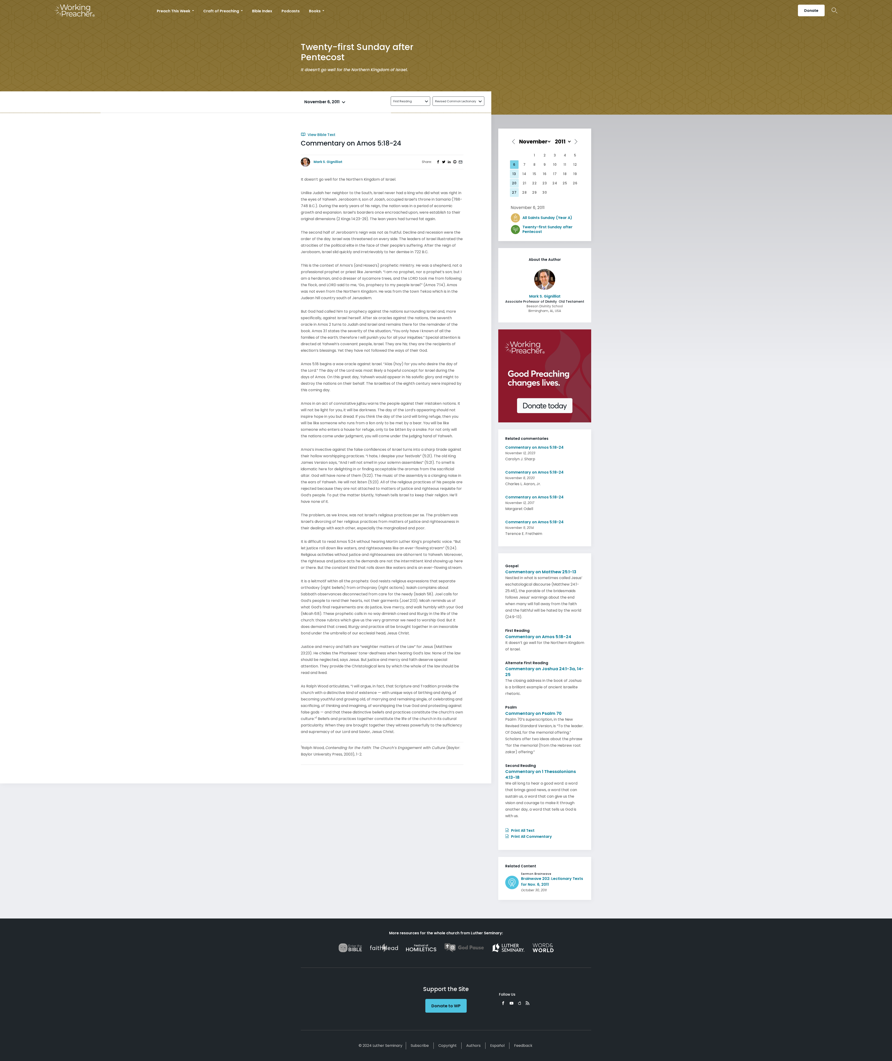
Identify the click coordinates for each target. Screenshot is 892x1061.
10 (555, 164)
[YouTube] (511, 1003)
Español (497, 1045)
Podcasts (291, 11)
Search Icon (834, 10)
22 (534, 183)
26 (575, 183)
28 (524, 192)
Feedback (523, 1045)
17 (555, 174)
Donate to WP (446, 1006)
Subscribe (420, 1045)
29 (534, 192)
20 (514, 183)
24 (554, 183)
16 (545, 174)
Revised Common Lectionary (455, 101)
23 (544, 183)
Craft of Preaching (221, 11)
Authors (473, 1045)
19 (575, 174)
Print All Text (522, 830)
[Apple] (519, 1003)
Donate (811, 10)
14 (524, 174)
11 (565, 164)
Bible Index (262, 11)
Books (315, 11)
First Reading (402, 101)
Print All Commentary (531, 836)
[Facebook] (503, 1003)
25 (565, 183)
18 (565, 174)
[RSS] (527, 1003)
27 (514, 192)
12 (575, 164)
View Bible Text (321, 134)
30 (544, 192)
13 (514, 174)
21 (524, 183)
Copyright (447, 1045)
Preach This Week (174, 11)
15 (534, 174)
